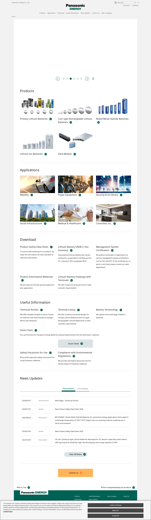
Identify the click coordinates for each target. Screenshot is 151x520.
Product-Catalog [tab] (71, 79)
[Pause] (93, 79)
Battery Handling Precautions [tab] (67, 79)
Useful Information (72, 13)
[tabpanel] (75, 47)
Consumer (126, 5)
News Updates (85, 13)
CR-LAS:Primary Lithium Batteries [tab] (78, 79)
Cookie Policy (7, 511)
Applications (51, 13)
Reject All (115, 510)
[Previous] (58, 79)
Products (42, 13)
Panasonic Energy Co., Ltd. (21, 2)
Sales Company (106, 13)
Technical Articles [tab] (64, 79)
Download (60, 13)
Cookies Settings (115, 505)
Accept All (115, 516)
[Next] (87, 79)
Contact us (96, 13)
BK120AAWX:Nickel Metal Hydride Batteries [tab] (74, 79)
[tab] (68, 389)
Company (135, 5)
